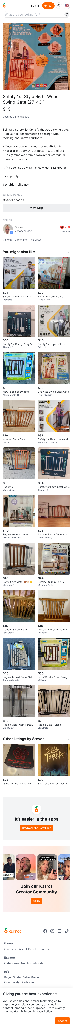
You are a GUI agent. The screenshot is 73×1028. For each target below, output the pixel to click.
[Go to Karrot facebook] (45, 931)
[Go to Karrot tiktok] (66, 931)
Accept (62, 1021)
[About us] (59, 5)
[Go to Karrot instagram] (52, 931)
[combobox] (33, 14)
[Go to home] (4, 5)
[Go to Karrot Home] (12, 931)
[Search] (66, 14)
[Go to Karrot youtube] (59, 931)
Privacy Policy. (42, 1011)
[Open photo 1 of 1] (36, 56)
